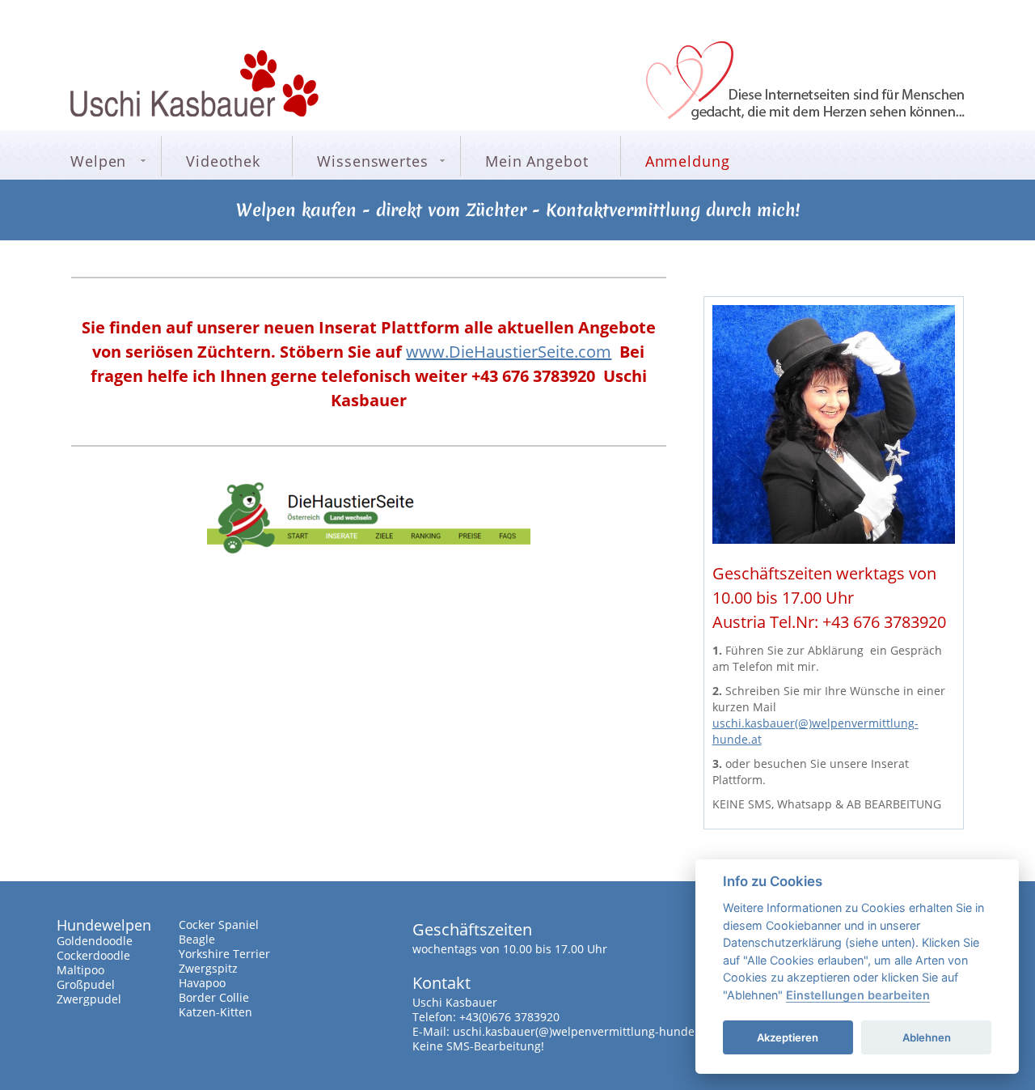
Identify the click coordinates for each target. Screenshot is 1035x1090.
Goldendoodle (95, 940)
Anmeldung (687, 161)
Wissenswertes (373, 161)
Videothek (223, 161)
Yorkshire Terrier (224, 953)
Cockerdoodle (93, 955)
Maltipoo (80, 970)
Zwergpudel (89, 999)
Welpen (98, 161)
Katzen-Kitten (215, 1012)
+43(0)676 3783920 (509, 1016)
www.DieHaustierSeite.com (508, 352)
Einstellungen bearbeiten (858, 995)
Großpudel (86, 984)
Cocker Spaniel (219, 924)
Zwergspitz (208, 968)
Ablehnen (926, 1037)
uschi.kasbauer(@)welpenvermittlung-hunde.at (580, 1031)
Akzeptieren (787, 1037)
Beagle (197, 939)
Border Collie (214, 997)
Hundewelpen (104, 925)
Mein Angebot (537, 161)
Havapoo (202, 982)
